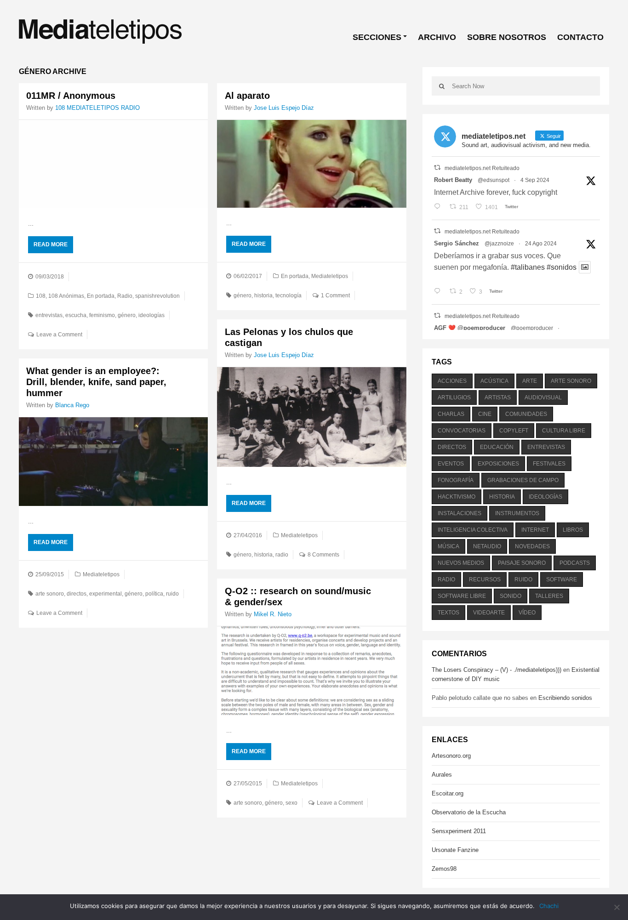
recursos (485, 579)
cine (484, 414)
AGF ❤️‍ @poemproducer (469, 327)
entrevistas (49, 315)
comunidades (526, 414)
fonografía (456, 480)
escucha (75, 315)
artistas (498, 397)
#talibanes (528, 267)
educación (497, 447)
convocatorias (461, 430)
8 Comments (323, 554)
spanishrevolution (157, 296)
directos (76, 594)
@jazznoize (499, 243)
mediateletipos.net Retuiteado (482, 168)
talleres (549, 596)
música (448, 546)
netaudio (487, 546)
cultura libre (563, 430)
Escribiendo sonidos (565, 697)
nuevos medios (461, 563)
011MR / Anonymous (70, 96)
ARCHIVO (437, 37)
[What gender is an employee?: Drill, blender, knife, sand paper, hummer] (113, 461)
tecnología (288, 295)
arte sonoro (49, 594)
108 (41, 296)
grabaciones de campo (523, 480)
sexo (291, 803)
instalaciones (459, 513)
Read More (51, 244)
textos (448, 612)
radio (281, 554)
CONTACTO (580, 37)
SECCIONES (377, 37)
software (561, 579)
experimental (105, 594)
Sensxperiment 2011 (459, 831)
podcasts (574, 563)
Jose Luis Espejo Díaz (284, 107)
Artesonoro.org (451, 755)
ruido (172, 594)
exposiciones (498, 463)
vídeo (527, 612)
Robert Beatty (453, 179)
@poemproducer (532, 328)
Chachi (549, 905)
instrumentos (517, 513)
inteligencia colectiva (473, 530)
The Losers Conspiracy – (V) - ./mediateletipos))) (496, 669)
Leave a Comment (59, 334)
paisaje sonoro (522, 563)
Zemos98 (444, 868)
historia (263, 295)
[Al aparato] (311, 164)
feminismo (102, 315)
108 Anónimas (66, 296)
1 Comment (335, 295)
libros (573, 530)
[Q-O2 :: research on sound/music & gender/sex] (311, 670)
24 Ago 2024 (541, 243)
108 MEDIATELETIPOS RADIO (97, 107)
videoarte (489, 612)
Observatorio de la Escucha (469, 812)
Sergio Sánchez (456, 243)
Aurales (442, 774)
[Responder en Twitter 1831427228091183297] (439, 207)
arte (529, 381)
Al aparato (247, 96)
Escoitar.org (447, 793)
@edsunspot (493, 180)
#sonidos (562, 267)
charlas (451, 414)
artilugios (454, 397)
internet (535, 530)
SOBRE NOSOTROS (506, 37)
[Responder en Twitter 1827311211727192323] (439, 291)
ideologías (151, 315)
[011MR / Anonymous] (113, 164)
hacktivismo (456, 497)
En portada (100, 296)
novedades (532, 546)
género (127, 315)
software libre (462, 596)
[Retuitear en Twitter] (437, 167)
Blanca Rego (72, 405)
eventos (451, 463)
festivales (549, 463)
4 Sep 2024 (534, 180)
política (154, 594)
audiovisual (543, 397)
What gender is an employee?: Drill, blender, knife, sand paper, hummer (96, 382)
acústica (494, 381)
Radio (124, 296)
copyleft (513, 430)
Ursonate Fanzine (455, 849)
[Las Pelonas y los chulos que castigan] (311, 417)
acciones (452, 381)
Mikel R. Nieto (272, 614)
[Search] (442, 86)
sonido (510, 596)
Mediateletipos (329, 276)
